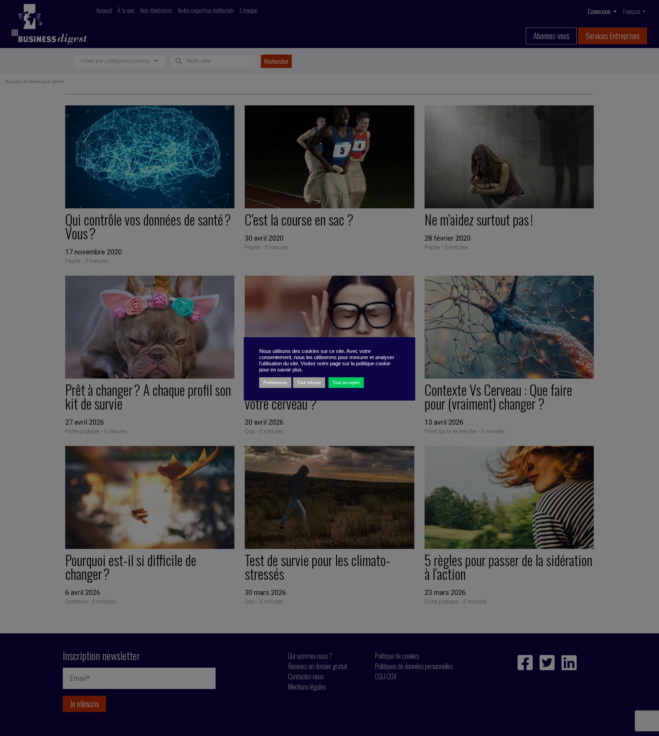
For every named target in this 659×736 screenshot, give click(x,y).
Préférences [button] (275, 382)
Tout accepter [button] (346, 382)
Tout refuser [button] (309, 382)
